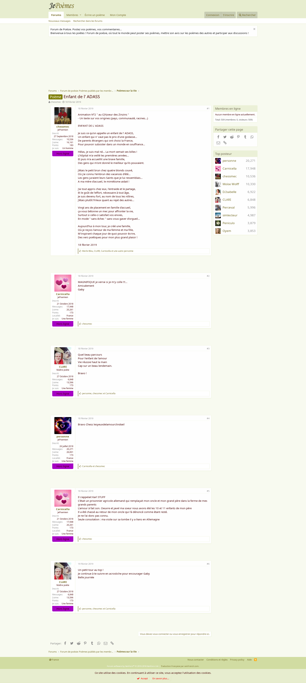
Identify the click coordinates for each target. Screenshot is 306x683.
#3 (208, 348)
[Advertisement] (155, 63)
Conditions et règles (217, 659)
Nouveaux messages (59, 21)
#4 (208, 418)
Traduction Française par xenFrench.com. (180, 666)
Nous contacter (196, 659)
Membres (72, 15)
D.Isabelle (229, 192)
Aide (249, 659)
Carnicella (63, 294)
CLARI (63, 366)
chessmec (56, 101)
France (70, 315)
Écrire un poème (95, 15)
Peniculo (229, 223)
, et (98, 393)
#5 (208, 491)
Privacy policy (237, 659)
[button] (80, 15)
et (93, 466)
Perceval (229, 207)
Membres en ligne (228, 108)
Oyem (227, 231)
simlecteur (230, 215)
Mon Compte (118, 15)
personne (62, 436)
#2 (208, 275)
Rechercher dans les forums (87, 21)
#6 (208, 563)
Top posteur (223, 154)
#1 (208, 108)
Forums (56, 15)
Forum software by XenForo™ (133, 666)
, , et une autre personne (107, 250)
